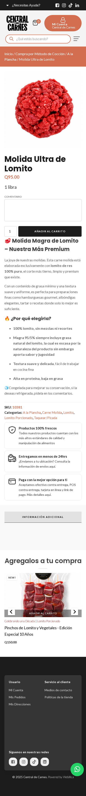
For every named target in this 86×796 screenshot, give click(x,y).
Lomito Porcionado (18, 418)
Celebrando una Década (19, 621)
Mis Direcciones (20, 704)
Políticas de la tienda (59, 697)
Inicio (8, 54)
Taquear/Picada (45, 418)
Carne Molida (52, 412)
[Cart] (36, 23)
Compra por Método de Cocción (40, 54)
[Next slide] (74, 611)
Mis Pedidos (17, 697)
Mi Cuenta (16, 690)
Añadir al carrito (49, 231)
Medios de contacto (58, 690)
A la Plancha (32, 412)
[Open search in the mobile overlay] (38, 39)
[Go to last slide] (11, 611)
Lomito (68, 412)
